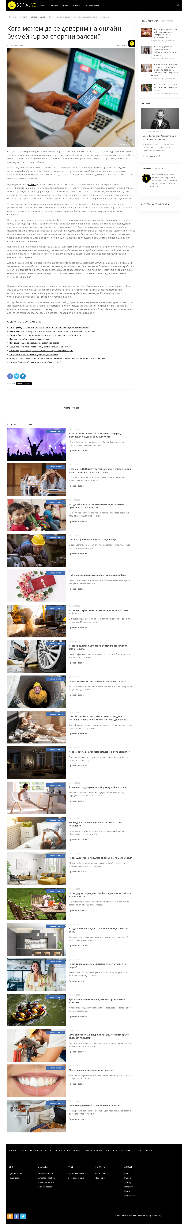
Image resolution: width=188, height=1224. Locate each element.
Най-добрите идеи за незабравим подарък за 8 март (34, 343)
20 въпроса (76, 5)
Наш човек (54, 5)
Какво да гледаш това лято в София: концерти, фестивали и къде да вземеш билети (49, 327)
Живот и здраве (45, 1186)
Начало (13, 1150)
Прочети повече (77, 450)
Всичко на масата (46, 1182)
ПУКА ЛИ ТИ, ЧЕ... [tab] (151, 21)
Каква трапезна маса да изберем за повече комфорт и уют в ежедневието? (165, 33)
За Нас (23, 1150)
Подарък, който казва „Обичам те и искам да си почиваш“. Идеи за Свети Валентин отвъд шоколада (57, 358)
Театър (127, 1182)
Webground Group (153, 1215)
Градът (70, 1167)
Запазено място (55, 431)
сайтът (32, 184)
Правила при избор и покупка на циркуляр (29, 339)
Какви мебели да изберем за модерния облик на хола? (35, 362)
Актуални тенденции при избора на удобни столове (98, 787)
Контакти (125, 1150)
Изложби (128, 1186)
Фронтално (100, 1173)
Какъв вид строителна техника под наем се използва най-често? (39, 346)
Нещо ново (14, 1178)
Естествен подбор (46, 1178)
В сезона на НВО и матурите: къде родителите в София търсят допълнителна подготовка (52, 331)
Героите (100, 1167)
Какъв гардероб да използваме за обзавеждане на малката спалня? (166, 50)
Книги (127, 1191)
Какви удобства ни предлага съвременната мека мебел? (100, 857)
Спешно (148, 1150)
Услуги (137, 1150)
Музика (127, 1178)
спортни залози (23, 384)
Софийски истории (75, 1173)
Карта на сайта (94, 1150)
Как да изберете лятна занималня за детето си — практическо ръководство (45, 335)
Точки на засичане (75, 1178)
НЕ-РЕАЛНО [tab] (167, 21)
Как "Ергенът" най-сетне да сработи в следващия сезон (165, 87)
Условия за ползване (42, 1150)
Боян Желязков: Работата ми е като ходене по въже (159, 137)
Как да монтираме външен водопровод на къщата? (33, 354)
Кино (126, 1173)
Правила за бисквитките (69, 1150)
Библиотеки (130, 1195)
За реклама (111, 1150)
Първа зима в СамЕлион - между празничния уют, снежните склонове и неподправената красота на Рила (164, 70)
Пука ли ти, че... (16, 1173)
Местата (43, 1167)
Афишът (65, 5)
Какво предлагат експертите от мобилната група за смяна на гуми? (41, 350)
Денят (43, 5)
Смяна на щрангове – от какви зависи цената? (94, 1105)
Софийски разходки (92, 5)
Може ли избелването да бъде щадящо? (92, 1069)
